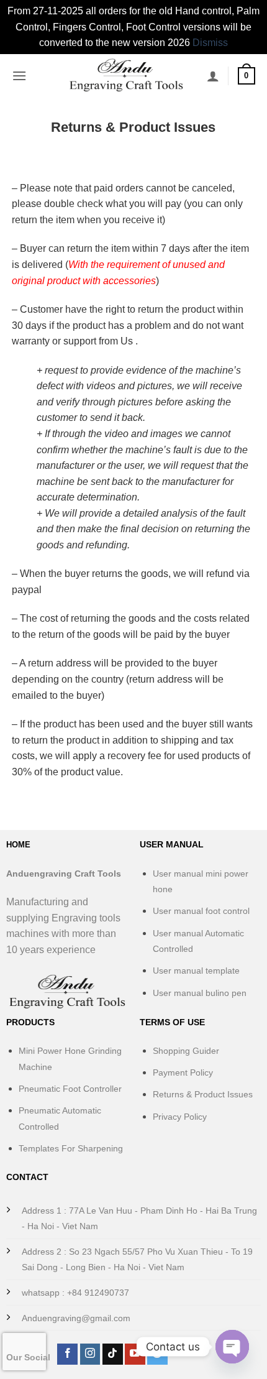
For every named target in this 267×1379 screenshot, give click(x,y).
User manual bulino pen (200, 993)
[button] (19, 75)
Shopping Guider (186, 1051)
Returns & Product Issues (203, 1094)
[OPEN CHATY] (232, 1346)
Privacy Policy (180, 1117)
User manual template (196, 970)
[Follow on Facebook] (67, 1354)
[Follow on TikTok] (112, 1354)
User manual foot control (201, 911)
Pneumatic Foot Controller (70, 1089)
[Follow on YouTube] (135, 1354)
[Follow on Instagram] (90, 1354)
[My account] (213, 76)
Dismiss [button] (210, 42)
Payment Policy (183, 1072)
